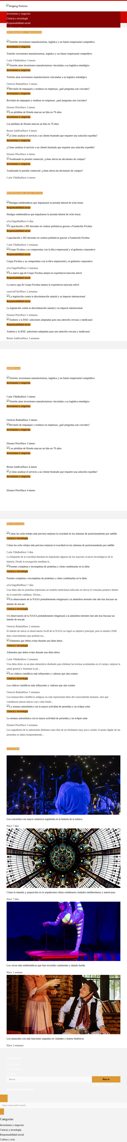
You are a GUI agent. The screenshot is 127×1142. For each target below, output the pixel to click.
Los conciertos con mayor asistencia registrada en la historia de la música (44, 819)
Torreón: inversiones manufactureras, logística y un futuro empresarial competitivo (49, 53)
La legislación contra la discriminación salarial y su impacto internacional (45, 308)
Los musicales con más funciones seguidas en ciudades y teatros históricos (45, 1038)
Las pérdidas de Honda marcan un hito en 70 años (33, 123)
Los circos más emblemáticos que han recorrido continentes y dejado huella (46, 965)
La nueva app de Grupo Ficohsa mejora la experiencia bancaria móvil (43, 284)
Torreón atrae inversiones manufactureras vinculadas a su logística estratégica (47, 77)
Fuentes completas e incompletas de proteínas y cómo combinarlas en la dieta (47, 578)
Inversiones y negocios (18, 46)
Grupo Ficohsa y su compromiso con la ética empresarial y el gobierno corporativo (50, 261)
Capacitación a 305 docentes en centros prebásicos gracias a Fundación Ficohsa (48, 237)
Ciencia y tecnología (17, 538)
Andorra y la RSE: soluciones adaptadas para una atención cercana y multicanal (48, 331)
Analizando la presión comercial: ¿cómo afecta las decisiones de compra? (45, 170)
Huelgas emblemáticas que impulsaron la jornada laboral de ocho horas (44, 214)
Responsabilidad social (18, 207)
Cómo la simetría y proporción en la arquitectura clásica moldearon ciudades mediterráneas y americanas (61, 892)
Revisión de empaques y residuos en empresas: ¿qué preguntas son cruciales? (47, 100)
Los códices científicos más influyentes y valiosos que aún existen (41, 685)
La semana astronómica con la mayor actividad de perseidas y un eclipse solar (47, 718)
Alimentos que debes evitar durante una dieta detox (33, 652)
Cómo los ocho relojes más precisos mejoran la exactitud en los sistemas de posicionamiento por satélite (60, 545)
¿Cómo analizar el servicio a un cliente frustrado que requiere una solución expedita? (51, 147)
